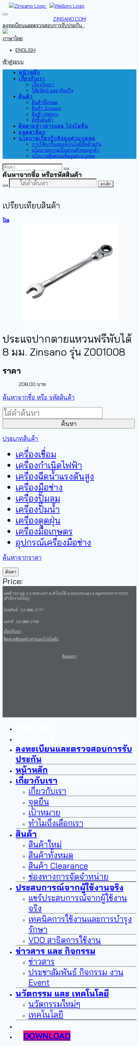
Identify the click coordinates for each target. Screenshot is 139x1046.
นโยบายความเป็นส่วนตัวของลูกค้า (65, 150)
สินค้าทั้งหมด (45, 102)
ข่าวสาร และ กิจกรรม (55, 951)
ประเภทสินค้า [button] (20, 438)
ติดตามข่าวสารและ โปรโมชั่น (53, 126)
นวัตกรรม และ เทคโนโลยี (62, 993)
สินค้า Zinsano (46, 108)
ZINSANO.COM (69, 19)
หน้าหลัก (29, 72)
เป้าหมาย (44, 812)
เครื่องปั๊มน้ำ (38, 509)
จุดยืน (38, 801)
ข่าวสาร (41, 961)
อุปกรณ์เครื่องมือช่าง (53, 542)
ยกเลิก (106, 184)
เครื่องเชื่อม (36, 454)
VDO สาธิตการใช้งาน (64, 939)
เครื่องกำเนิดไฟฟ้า (49, 465)
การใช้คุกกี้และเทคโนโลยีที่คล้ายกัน (67, 144)
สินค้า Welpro (45, 114)
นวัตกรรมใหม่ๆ (54, 1003)
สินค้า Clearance (58, 865)
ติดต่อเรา (69, 656)
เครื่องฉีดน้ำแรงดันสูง (55, 476)
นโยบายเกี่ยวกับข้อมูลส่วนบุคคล (57, 138)
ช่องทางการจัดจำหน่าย (68, 876)
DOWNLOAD (46, 1035)
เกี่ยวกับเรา (32, 79)
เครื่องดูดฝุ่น (38, 520)
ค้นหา (69, 424)
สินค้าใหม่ (45, 844)
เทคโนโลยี (45, 1014)
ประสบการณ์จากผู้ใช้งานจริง (69, 887)
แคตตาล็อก (32, 132)
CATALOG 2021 (44, 1025)
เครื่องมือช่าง (39, 487)
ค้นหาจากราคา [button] (22, 557)
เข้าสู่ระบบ (13, 61)
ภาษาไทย (13, 38)
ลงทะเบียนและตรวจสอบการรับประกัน (44, 25)
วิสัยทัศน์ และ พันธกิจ (52, 90)
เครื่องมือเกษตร (44, 531)
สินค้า (26, 96)
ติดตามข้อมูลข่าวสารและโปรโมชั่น (31, 639)
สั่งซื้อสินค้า (42, 120)
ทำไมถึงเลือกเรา (55, 822)
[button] (6, 32)
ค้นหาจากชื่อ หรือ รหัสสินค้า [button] (39, 397)
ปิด (6, 220)
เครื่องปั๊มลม (38, 498)
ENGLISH (26, 50)
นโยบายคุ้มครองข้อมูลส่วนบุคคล (63, 156)
